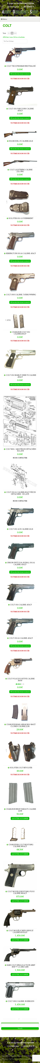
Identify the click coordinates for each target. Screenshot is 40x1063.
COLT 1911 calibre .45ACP (21, 605)
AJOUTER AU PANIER (20, 818)
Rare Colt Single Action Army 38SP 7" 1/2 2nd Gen (21, 966)
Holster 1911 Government (21, 218)
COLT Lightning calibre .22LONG (20, 170)
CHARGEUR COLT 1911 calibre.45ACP (21, 333)
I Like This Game (13, 1059)
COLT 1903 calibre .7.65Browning (21, 295)
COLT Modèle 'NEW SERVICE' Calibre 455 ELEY (20, 931)
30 (9, 33)
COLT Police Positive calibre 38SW (21, 679)
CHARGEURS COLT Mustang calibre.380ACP (21, 845)
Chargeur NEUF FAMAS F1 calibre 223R (21, 810)
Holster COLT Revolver (21, 768)
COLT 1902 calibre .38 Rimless (21, 1001)
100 (15, 33)
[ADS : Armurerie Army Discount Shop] (20, 14)
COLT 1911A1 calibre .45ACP (21, 638)
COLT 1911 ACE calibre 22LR (21, 529)
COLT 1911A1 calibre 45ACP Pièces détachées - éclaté (21, 493)
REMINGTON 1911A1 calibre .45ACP (21, 253)
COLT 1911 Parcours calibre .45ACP (21, 110)
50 (12, 33)
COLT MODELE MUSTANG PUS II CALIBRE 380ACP (20, 892)
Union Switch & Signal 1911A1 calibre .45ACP (21, 563)
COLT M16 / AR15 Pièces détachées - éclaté (21, 450)
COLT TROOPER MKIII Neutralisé (21, 66)
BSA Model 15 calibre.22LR (21, 141)
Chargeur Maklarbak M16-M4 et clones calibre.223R (21, 725)
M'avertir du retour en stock (20, 74)
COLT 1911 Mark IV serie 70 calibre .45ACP (21, 376)
